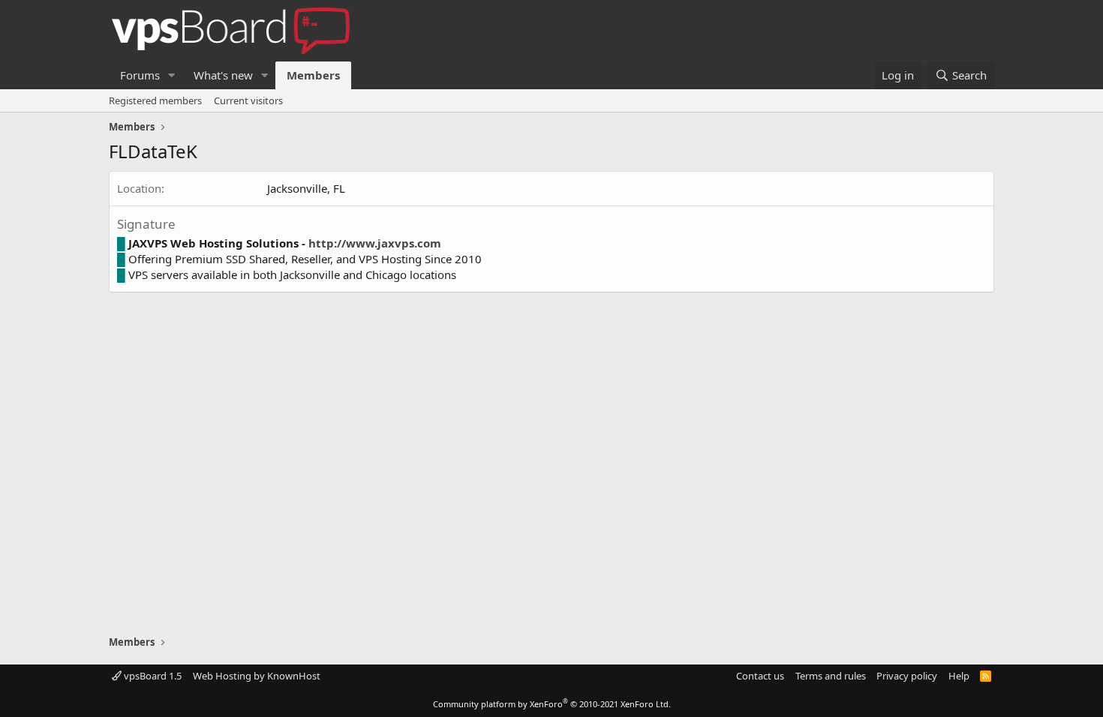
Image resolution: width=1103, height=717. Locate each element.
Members (313, 75)
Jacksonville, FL (306, 188)
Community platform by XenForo (552, 704)
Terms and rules (830, 675)
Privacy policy (906, 675)
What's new (223, 75)
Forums (140, 75)
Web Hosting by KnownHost (256, 675)
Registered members (155, 100)
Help (958, 675)
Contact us (760, 675)
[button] (171, 75)
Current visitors (248, 100)
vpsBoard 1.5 (152, 675)
